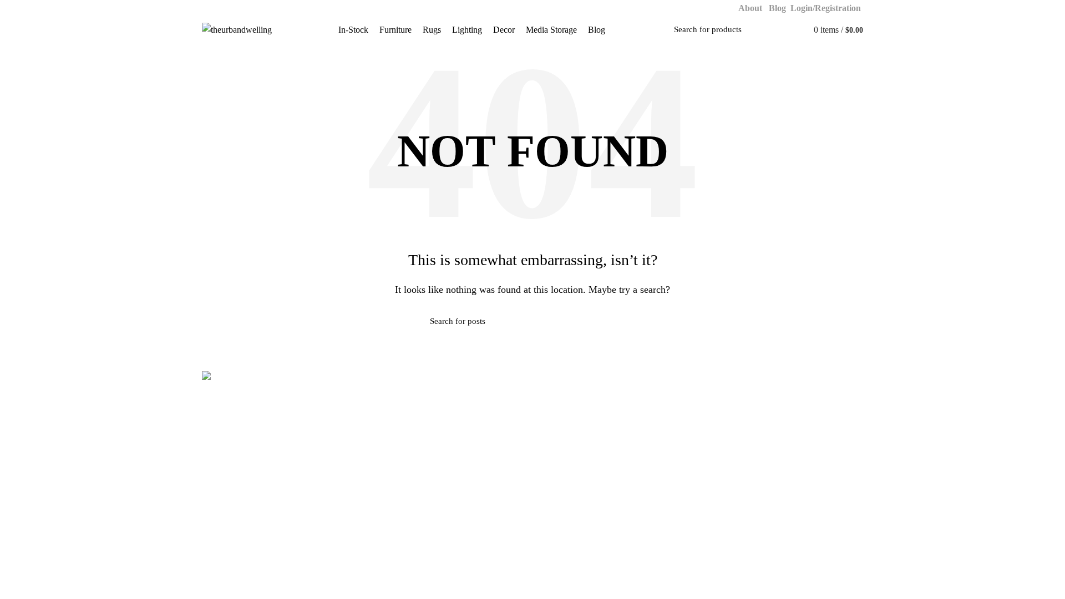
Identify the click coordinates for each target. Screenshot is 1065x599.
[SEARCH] (789, 30)
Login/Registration (826, 8)
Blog (777, 8)
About (751, 8)
